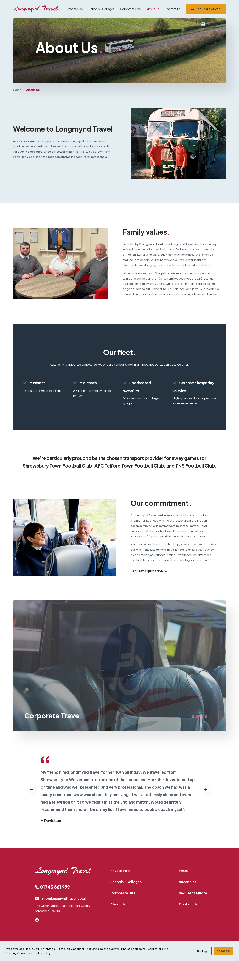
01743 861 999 (54, 887)
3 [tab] (202, 716)
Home (17, 89)
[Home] (35, 8)
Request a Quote (193, 893)
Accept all (223, 950)
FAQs (183, 870)
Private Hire (75, 9)
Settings (202, 951)
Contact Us (173, 9)
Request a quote (208, 9)
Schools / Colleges (101, 9)
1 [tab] (193, 716)
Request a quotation (147, 571)
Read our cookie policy (36, 953)
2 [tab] (197, 716)
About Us (152, 9)
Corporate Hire (130, 9)
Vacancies (187, 882)
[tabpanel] (119, 665)
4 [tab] (206, 716)
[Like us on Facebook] (39, 920)
